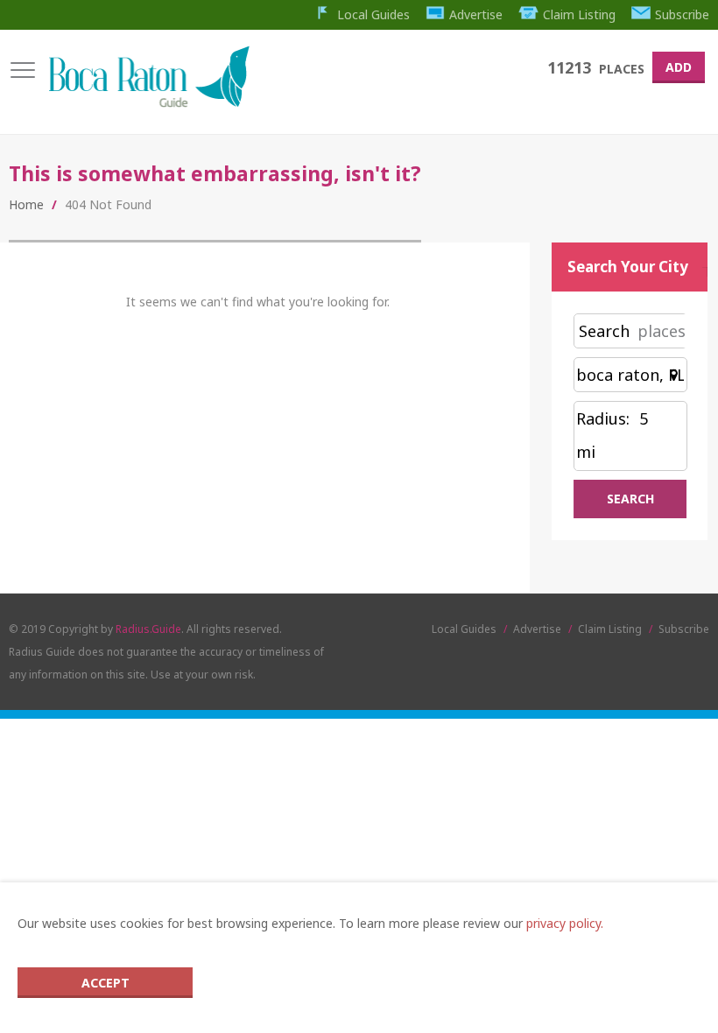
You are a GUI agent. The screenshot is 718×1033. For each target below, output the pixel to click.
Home (26, 204)
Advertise (476, 14)
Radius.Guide (148, 629)
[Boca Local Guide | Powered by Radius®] (148, 103)
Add (678, 67)
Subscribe (682, 14)
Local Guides (373, 14)
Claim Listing (579, 14)
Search (604, 330)
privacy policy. (564, 923)
